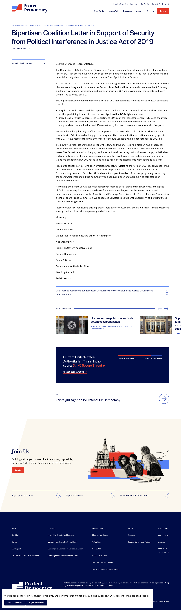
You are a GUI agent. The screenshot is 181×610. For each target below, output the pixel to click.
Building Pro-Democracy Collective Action (65, 548)
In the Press (134, 4)
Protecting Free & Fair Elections (61, 535)
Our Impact (16, 548)
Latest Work (113, 11)
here (111, 585)
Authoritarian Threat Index (22, 63)
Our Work (51, 529)
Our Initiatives (97, 529)
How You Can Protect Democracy (25, 555)
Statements (89, 26)
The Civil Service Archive (102, 562)
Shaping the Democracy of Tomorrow (63, 555)
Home (14, 529)
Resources (127, 11)
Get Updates (145, 4)
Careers (131, 535)
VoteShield (96, 541)
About (138, 11)
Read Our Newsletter (120, 4)
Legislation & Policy (74, 26)
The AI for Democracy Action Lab (105, 569)
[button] (150, 11)
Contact (155, 4)
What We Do (99, 11)
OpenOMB (96, 548)
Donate (163, 11)
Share (31, 49)
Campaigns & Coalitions (54, 26)
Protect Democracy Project (139, 541)
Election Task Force (100, 535)
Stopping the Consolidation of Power (27, 26)
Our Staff (15, 535)
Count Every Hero (99, 555)
